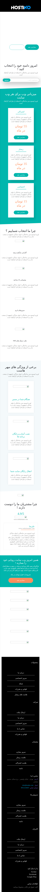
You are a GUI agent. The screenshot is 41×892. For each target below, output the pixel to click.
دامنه (21, 768)
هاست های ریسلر (21, 694)
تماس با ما (21, 729)
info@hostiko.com (30, 785)
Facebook (32, 874)
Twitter (33, 872)
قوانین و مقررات (21, 689)
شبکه (21, 684)
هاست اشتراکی (20, 763)
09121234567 (29, 788)
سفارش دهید (32, 47)
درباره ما (21, 673)
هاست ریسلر (20, 757)
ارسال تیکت (21, 712)
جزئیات (17, 47)
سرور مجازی (21, 752)
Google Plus (31, 877)
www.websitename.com (21, 519)
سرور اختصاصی (21, 678)
